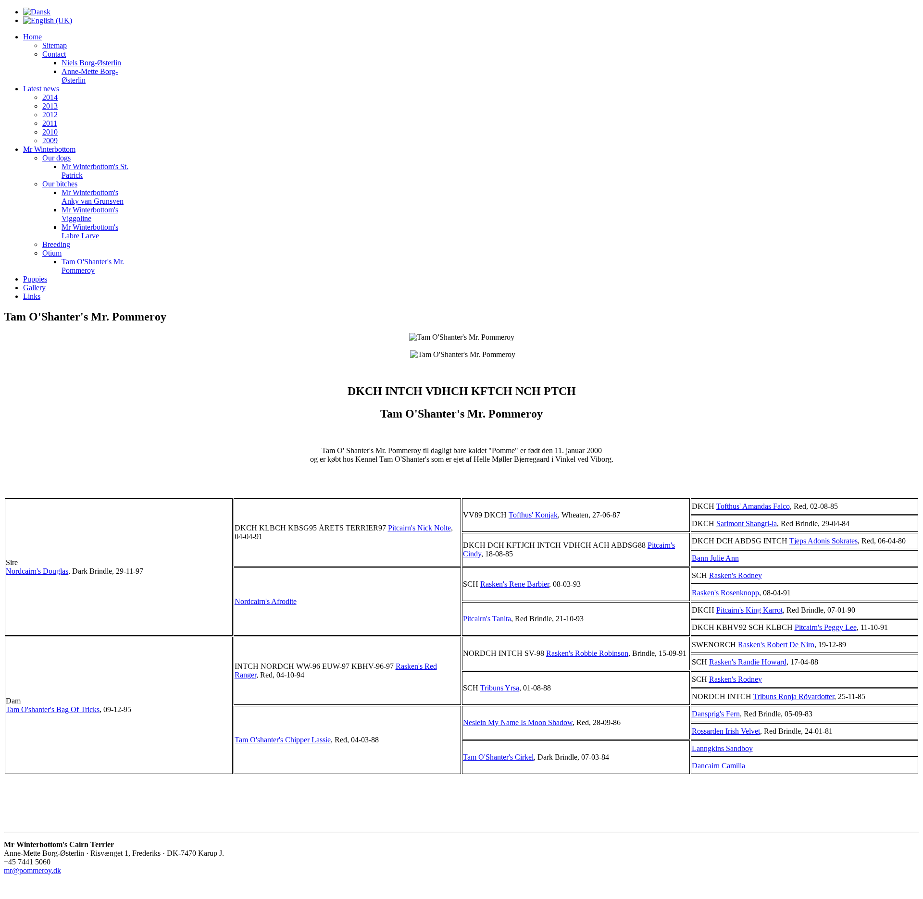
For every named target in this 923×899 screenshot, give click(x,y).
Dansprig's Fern (716, 714)
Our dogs (56, 158)
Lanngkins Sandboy (722, 748)
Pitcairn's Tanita (487, 619)
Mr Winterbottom (49, 149)
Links (31, 296)
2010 (50, 132)
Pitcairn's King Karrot (749, 610)
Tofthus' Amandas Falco (753, 506)
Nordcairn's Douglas (37, 571)
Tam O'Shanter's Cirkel (498, 757)
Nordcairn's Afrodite (266, 601)
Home (32, 37)
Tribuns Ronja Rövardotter (793, 696)
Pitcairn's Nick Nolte (419, 528)
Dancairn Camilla (718, 766)
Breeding (56, 244)
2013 (50, 106)
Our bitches (59, 184)
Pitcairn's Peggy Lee (826, 627)
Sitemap (54, 45)
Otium (52, 253)
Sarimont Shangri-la (746, 523)
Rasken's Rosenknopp (725, 593)
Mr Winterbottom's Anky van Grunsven (93, 196)
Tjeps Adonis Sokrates (823, 541)
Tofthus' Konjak (533, 515)
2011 (49, 123)
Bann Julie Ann (715, 558)
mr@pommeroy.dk (32, 870)
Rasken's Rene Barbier (514, 584)
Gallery (34, 287)
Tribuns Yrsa (499, 688)
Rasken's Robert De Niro (776, 644)
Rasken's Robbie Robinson (587, 653)
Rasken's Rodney (735, 575)
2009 (50, 140)
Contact (54, 54)
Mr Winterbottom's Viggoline (90, 214)
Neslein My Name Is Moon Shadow (518, 722)
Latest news (41, 89)
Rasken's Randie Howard (747, 662)
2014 (50, 97)
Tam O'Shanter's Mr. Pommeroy (93, 266)
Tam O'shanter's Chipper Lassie (283, 740)
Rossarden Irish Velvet (726, 731)
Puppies (35, 279)
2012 (50, 115)
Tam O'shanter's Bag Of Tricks (53, 709)
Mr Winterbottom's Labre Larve (90, 231)
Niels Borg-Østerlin (91, 63)
